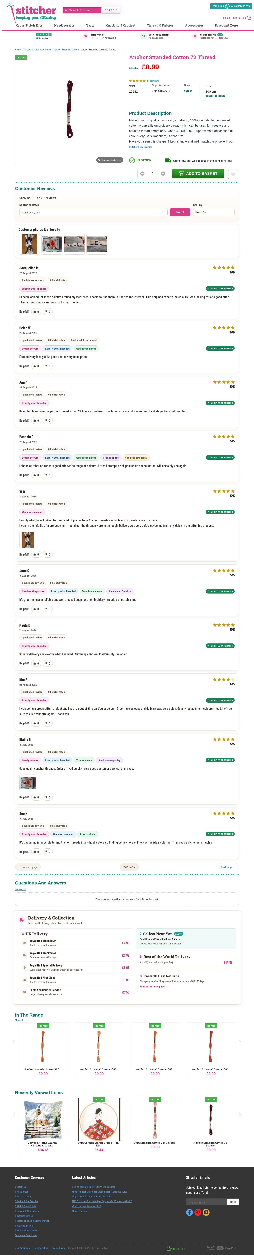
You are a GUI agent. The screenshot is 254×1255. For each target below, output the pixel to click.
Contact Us (20, 1186)
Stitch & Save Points (25, 1206)
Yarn (90, 25)
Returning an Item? (24, 1225)
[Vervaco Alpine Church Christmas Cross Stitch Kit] (43, 1119)
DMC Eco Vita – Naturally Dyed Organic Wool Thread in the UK (102, 1201)
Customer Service (24, 1215)
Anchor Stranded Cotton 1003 (109, 1069)
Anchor (188, 90)
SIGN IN (227, 17)
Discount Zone (226, 25)
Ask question (20, 889)
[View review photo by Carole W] (74, 244)
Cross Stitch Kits (29, 25)
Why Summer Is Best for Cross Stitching (92, 1196)
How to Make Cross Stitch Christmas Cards (93, 1186)
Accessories (194, 25)
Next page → (228, 867)
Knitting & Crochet (120, 25)
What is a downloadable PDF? (86, 1206)
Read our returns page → (154, 986)
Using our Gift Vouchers (27, 1211)
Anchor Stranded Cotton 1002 (53, 1069)
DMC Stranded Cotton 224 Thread (154, 1142)
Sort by (197, 205)
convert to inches (215, 95)
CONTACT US (239, 17)
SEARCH (111, 10)
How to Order (21, 1191)
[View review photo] (27, 540)
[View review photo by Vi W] (29, 244)
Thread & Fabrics (160, 25)
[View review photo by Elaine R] (51, 244)
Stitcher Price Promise (140, 146)
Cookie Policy (58, 1247)
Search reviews (29, 205)
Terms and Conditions (26, 1235)
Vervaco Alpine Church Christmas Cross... (42, 1144)
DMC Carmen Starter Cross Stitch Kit (98, 1144)
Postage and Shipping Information (32, 1220)
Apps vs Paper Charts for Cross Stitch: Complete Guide (99, 1191)
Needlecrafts (64, 25)
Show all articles (80, 1211)
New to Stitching (23, 1196)
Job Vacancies (22, 1247)
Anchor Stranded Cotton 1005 (221, 1069)
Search (180, 212)
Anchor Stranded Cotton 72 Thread (210, 1144)
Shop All (19, 1020)
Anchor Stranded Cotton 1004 (165, 1069)
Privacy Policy (41, 1247)
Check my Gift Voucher (26, 1230)
